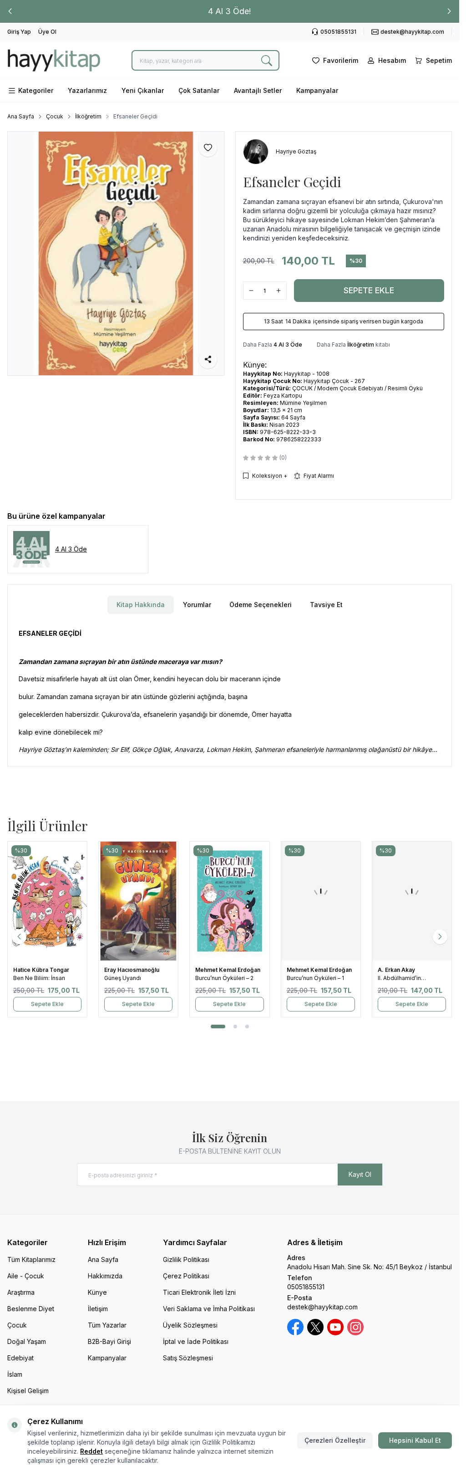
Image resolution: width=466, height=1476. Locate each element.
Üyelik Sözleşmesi (190, 1325)
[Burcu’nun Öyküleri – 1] (320, 901)
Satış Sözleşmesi (188, 1358)
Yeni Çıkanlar (143, 90)
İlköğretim (88, 116)
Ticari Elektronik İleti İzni (199, 1292)
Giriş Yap (19, 31)
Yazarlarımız (87, 90)
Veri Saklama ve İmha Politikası (209, 1309)
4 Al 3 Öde (288, 344)
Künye (97, 1292)
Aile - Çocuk (25, 1276)
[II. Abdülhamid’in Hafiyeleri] (411, 901)
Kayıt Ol (360, 1174)
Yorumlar (197, 604)
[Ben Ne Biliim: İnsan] (47, 901)
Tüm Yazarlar (107, 1325)
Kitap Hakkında (140, 604)
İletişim (98, 1309)
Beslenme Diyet (30, 1309)
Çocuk (54, 116)
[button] (10, 11)
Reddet (91, 1451)
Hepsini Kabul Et (415, 1440)
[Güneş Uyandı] (138, 901)
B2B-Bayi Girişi (109, 1341)
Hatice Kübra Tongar (42, 969)
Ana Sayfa (20, 116)
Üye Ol (47, 31)
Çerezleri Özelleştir (334, 1440)
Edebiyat (20, 1358)
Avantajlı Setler (258, 90)
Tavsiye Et (326, 604)
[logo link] (54, 60)
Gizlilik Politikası (186, 1259)
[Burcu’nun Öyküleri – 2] (229, 901)
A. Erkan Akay (397, 969)
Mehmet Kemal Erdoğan (228, 969)
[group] (116, 253)
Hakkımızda (105, 1276)
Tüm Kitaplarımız (31, 1259)
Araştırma (21, 1292)
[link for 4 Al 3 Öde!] (229, 11)
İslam (14, 1374)
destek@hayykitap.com (322, 1307)
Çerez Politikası (186, 1276)
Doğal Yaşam (26, 1341)
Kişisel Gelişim (28, 1390)
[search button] (266, 60)
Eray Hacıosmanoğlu (132, 969)
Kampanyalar (317, 90)
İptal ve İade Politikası (195, 1341)
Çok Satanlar (198, 90)
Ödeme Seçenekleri (260, 604)
